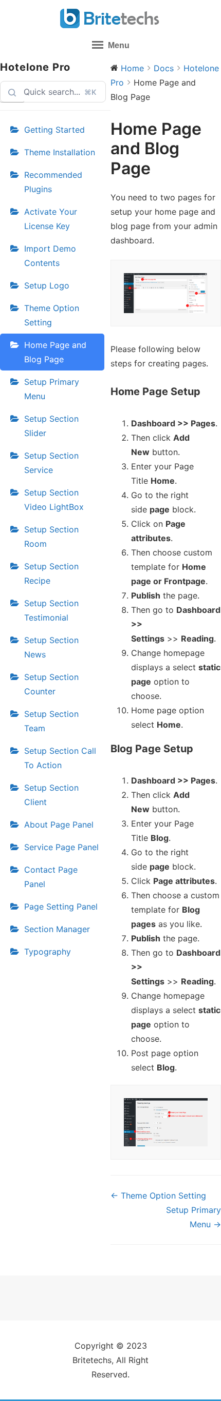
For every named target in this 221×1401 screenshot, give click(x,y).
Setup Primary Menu (51, 389)
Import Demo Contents (50, 255)
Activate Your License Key (50, 219)
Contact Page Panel (51, 876)
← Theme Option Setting (158, 1195)
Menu (118, 45)
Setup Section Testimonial (51, 610)
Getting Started (54, 130)
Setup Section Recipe (51, 573)
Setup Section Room (51, 536)
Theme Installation (59, 152)
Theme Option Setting (51, 315)
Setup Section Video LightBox (54, 499)
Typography (47, 951)
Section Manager (57, 929)
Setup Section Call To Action (60, 758)
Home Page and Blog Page (55, 352)
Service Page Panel (61, 847)
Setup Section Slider (51, 426)
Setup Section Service (51, 462)
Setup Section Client (51, 794)
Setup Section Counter (51, 684)
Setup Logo (46, 285)
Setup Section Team (51, 721)
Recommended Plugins (53, 182)
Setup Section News (51, 647)
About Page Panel (59, 824)
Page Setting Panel (61, 906)
